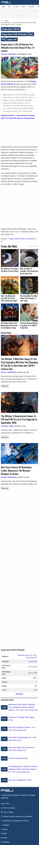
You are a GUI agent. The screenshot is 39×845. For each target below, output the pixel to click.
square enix (12, 39)
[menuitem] (3, 7)
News (23, 6)
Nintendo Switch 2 (24, 727)
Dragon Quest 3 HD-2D (11, 29)
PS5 (9, 6)
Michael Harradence (9, 54)
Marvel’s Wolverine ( (16, 758)
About (5, 829)
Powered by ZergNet (32, 246)
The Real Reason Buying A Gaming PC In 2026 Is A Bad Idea (28, 325)
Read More (19, 694)
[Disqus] (19, 567)
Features (31, 6)
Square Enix (33, 661)
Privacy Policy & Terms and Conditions (17, 816)
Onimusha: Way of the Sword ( (19, 747)
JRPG (35, 678)
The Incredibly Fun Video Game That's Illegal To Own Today (29, 298)
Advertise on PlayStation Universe (16, 821)
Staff (5, 833)
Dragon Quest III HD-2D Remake (14, 34)
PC (31, 655)
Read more (5, 386)
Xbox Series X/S (31, 657)
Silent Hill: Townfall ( (16, 780)
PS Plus (16, 6)
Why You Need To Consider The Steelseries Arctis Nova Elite (29, 271)
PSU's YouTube (9, 808)
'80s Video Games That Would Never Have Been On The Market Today (9, 325)
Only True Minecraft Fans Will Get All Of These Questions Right (9, 298)
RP (36, 686)
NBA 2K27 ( (12, 727)
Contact (6, 825)
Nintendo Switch (23, 655)
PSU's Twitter (8, 812)
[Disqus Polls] (19, 517)
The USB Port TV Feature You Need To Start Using (10, 270)
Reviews (6, 842)
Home (3, 6)
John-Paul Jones (7, 426)
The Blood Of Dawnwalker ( (18, 737)
